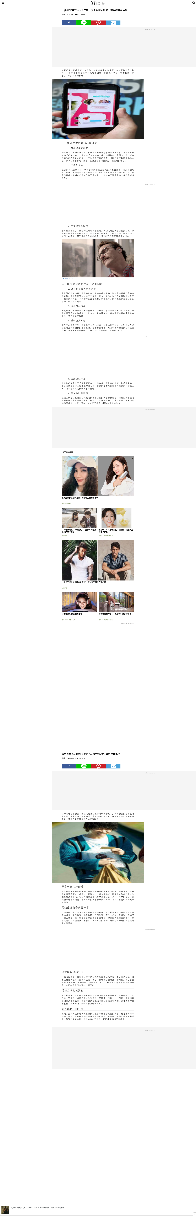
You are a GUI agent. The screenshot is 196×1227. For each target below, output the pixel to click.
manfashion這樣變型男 (98, 3)
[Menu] (3, 3)
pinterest (98, 22)
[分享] (69, 22)
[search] (193, 3)
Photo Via (67, 279)
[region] (150, 48)
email (113, 22)
